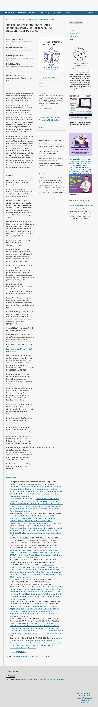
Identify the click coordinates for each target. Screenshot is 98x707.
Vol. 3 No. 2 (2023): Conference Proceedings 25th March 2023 (36, 19)
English (71, 39)
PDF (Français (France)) (48, 77)
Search (67, 13)
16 (15, 652)
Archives (32, 13)
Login (93, 1)
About (41, 13)
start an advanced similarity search (27, 656)
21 (25, 652)
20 (23, 652)
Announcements (9, 13)
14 (10, 652)
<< (7, 652)
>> (28, 652)
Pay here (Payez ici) (80, 90)
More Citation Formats (46, 108)
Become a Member (84, 1)
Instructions (22, 13)
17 (17, 652)
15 (12, 652)
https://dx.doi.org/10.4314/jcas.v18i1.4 (19, 349)
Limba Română (73, 36)
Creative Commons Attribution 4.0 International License (45, 679)
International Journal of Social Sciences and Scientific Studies (33, 8)
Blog (47, 13)
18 (19, 652)
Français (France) (74, 33)
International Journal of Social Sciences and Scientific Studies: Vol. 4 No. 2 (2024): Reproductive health (36, 633)
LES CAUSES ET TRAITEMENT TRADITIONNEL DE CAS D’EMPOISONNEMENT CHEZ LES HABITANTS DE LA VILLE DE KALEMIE (36, 567)
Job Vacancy (57, 13)
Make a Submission (76, 22)
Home (8, 19)
